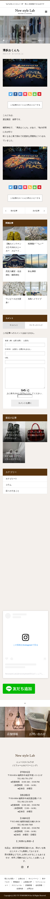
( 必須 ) (17, 340)
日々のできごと (18, 54)
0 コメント (14, 325)
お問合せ (30, 889)
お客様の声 (27, 882)
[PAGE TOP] (25, 703)
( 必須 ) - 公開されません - (18, 349)
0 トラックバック (36, 325)
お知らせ (21, 879)
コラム (9, 485)
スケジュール (17, 885)
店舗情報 (28, 885)
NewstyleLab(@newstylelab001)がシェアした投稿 (27, 674)
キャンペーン (33, 879)
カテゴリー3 (11, 479)
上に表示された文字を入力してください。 (25, 393)
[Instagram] (22, 867)
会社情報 (39, 885)
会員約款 (20, 889)
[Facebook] (27, 867)
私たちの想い (10, 879)
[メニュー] (46, 11)
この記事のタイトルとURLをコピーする (25, 105)
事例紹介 (16, 882)
